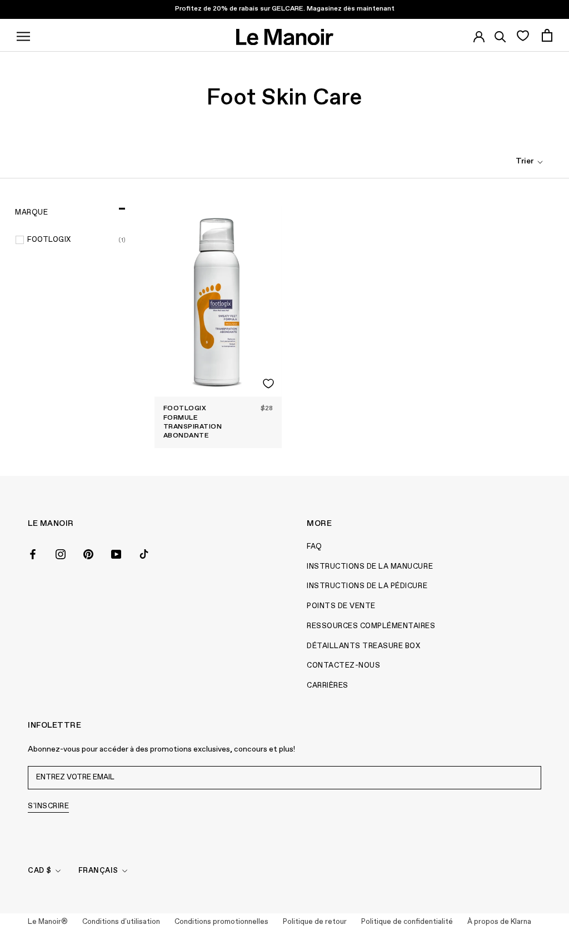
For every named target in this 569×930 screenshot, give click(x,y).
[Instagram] (61, 553)
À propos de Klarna (499, 922)
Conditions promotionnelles (221, 922)
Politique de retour (315, 922)
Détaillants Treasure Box (363, 646)
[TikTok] (144, 553)
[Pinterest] (88, 553)
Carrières (327, 685)
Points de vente (341, 606)
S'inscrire (48, 806)
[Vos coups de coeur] (522, 35)
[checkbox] (76, 240)
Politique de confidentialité (407, 922)
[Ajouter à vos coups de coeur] (268, 383)
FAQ (314, 546)
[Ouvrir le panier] (547, 35)
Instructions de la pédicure (367, 586)
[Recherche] (500, 35)
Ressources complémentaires (371, 626)
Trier (525, 161)
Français (98, 870)
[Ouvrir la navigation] (23, 35)
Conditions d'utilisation (121, 922)
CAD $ (40, 870)
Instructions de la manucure (370, 566)
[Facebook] (33, 553)
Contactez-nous (343, 665)
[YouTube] (116, 553)
